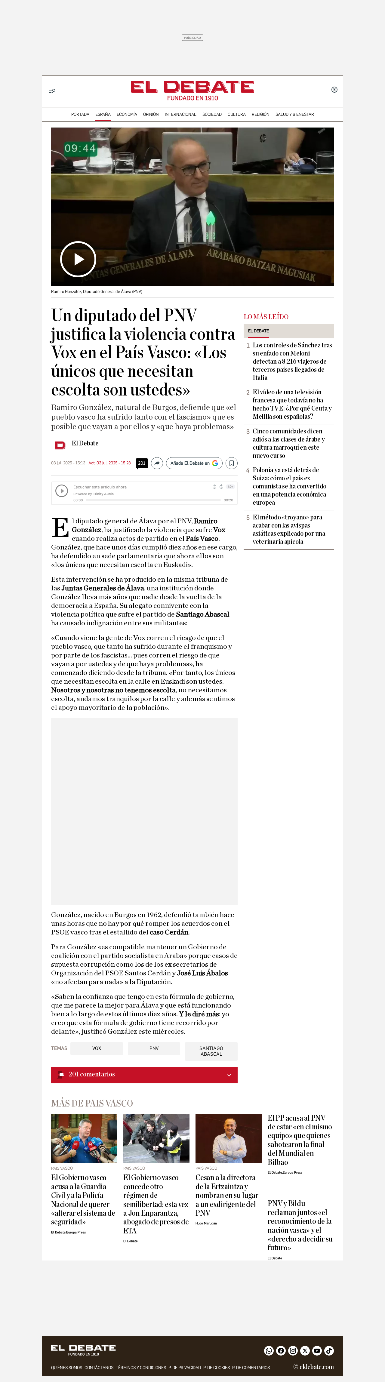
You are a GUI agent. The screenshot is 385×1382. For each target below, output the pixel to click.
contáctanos (99, 1367)
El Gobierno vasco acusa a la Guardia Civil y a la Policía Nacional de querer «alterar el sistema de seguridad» (83, 1200)
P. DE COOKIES (216, 1367)
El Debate (85, 443)
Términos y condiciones (141, 1367)
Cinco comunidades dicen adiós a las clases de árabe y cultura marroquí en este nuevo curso (289, 443)
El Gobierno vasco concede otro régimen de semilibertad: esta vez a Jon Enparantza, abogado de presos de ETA (156, 1204)
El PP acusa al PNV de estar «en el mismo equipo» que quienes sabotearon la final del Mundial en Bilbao (300, 1140)
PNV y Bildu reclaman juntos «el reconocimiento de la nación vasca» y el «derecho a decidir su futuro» (300, 1225)
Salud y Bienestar (295, 114)
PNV (154, 1048)
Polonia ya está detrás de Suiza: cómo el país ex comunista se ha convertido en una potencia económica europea (289, 486)
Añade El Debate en (190, 463)
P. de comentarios (251, 1367)
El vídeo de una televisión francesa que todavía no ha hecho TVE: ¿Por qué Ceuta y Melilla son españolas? (292, 404)
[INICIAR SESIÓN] (334, 90)
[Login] (334, 90)
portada (80, 114)
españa (103, 114)
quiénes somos (66, 1367)
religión (261, 114)
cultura (237, 114)
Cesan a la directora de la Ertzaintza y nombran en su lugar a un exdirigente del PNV (227, 1195)
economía (127, 114)
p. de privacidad (184, 1367)
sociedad (212, 114)
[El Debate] (192, 86)
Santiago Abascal (211, 1051)
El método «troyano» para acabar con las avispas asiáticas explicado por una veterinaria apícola (289, 529)
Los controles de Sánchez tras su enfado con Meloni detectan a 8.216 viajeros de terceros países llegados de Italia (292, 361)
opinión (151, 114)
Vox (96, 1048)
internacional (180, 114)
